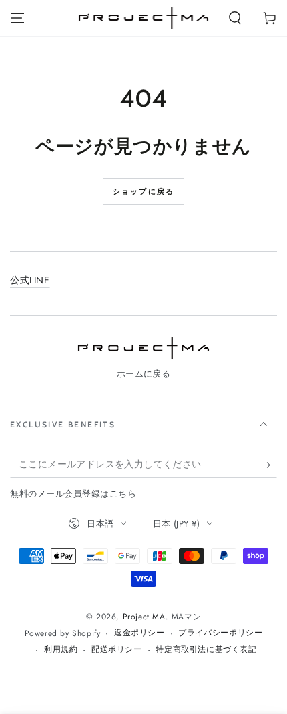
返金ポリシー (139, 633)
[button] (235, 18)
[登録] (269, 464)
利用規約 (60, 649)
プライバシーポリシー (220, 633)
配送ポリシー (116, 649)
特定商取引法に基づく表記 (206, 649)
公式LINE (30, 280)
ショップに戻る (143, 191)
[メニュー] (17, 18)
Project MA (144, 617)
